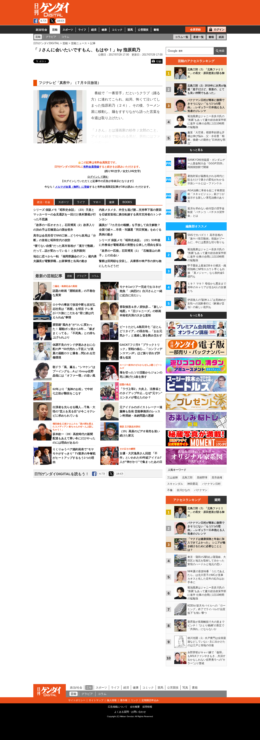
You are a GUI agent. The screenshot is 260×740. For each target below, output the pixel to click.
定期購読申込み (150, 700)
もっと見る (196, 149)
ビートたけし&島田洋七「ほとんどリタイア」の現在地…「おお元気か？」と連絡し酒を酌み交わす (141, 331)
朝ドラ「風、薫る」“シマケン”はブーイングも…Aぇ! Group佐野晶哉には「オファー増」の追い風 (74, 371)
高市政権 (217, 477)
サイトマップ (96, 700)
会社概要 (135, 706)
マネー (97, 202)
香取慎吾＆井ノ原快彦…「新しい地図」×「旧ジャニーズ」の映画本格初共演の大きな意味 (141, 311)
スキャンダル (175, 483)
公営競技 (143, 29)
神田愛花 (192, 483)
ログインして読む (97, 176)
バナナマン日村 (211, 483)
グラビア (82, 276)
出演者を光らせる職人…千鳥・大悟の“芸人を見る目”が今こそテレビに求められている (74, 411)
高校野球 (202, 477)
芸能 (54, 29)
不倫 (169, 490)
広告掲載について (117, 706)
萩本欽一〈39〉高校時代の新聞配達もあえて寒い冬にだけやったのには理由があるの (74, 438)
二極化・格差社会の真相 (65, 286)
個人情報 (112, 700)
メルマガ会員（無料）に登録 (72, 186)
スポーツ (68, 29)
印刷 (158, 61)
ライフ (82, 29)
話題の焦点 (125, 384)
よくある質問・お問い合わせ (130, 711)
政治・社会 (43, 202)
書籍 (156, 29)
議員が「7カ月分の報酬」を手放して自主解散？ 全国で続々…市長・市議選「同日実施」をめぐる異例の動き (130, 229)
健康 (104, 29)
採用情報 (147, 706)
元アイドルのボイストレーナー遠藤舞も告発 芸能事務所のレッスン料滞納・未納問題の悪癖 (141, 411)
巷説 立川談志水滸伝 (130, 426)
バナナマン (200, 490)
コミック (117, 29)
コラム (95, 276)
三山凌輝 (172, 477)
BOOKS (127, 202)
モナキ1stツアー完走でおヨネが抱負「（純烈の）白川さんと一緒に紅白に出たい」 (141, 291)
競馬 (130, 29)
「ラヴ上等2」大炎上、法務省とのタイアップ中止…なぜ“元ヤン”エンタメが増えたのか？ (141, 393)
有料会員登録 (91, 166)
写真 (185, 687)
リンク (134, 700)
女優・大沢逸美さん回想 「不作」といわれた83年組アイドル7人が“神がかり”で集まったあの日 (141, 457)
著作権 (123, 700)
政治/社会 (41, 29)
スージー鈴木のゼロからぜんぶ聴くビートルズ (141, 366)
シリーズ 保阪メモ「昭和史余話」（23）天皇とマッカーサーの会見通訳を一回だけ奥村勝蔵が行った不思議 (64, 214)
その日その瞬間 (127, 449)
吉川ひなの (183, 490)
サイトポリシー (76, 700)
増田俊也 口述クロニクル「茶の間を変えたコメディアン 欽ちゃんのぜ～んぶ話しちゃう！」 (73, 426)
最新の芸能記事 (48, 276)
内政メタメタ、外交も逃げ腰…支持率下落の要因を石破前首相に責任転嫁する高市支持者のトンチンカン (130, 214)
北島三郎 (187, 477)
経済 (93, 29)
